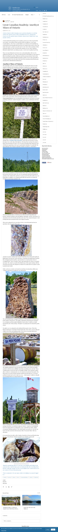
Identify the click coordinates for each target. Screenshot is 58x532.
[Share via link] (11, 486)
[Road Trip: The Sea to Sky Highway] (31, 500)
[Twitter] (44, 10)
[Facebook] (42, 10)
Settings (47, 529)
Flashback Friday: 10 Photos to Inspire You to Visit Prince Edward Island (10, 508)
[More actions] (39, 21)
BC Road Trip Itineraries (17, 14)
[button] (39, 14)
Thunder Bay (36, 477)
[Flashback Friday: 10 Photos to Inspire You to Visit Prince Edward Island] (11, 500)
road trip (5, 477)
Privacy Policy (3, 530)
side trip (31, 477)
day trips (9, 477)
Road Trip (4, 481)
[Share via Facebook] (3, 486)
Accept (53, 529)
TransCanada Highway (24, 477)
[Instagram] (46, 10)
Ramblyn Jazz (16, 7)
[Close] (56, 529)
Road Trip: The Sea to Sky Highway (29, 508)
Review (18, 477)
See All (38, 492)
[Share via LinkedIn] (8, 486)
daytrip (14, 477)
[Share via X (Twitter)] (6, 486)
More (32, 14)
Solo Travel (5, 483)
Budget (27, 14)
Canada (4, 479)
